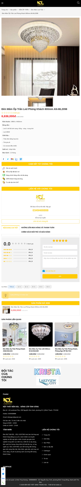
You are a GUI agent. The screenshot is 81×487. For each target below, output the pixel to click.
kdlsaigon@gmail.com (14, 417)
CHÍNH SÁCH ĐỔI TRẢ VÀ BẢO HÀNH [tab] (35, 232)
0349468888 (40, 210)
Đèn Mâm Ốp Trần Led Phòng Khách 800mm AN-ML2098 (29, 307)
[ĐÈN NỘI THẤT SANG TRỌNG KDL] (40, 3)
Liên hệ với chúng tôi (40, 221)
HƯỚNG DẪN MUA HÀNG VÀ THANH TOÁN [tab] (37, 227)
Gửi (60, 276)
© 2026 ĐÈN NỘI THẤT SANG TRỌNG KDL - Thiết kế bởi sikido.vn (40, 485)
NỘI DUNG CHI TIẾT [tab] (10, 228)
